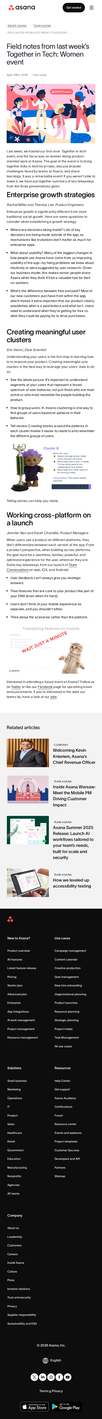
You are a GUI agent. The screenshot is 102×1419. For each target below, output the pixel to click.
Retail (11, 1141)
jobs (54, 697)
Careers (12, 1254)
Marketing (14, 1089)
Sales (10, 1124)
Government (15, 1150)
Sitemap (60, 1176)
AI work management (21, 1020)
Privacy (12, 1306)
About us (13, 1227)
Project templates (66, 1141)
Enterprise (14, 1002)
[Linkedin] (42, 1377)
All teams (13, 1193)
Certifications (63, 1106)
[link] (17, 26)
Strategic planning (67, 1020)
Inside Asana (15, 1262)
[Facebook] (59, 1377)
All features (14, 959)
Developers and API (67, 1158)
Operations (14, 1098)
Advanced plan (17, 994)
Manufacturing (17, 1167)
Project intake (64, 1028)
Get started (73, 7)
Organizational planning (70, 994)
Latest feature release (21, 968)
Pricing (11, 976)
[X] (34, 1377)
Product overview (18, 950)
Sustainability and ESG (22, 1323)
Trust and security (19, 1297)
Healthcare (14, 1132)
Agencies (13, 1184)
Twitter (16, 687)
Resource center (65, 1124)
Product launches (66, 1002)
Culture (12, 1271)
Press (10, 1280)
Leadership (14, 1236)
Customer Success (67, 1150)
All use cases (63, 1046)
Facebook (45, 687)
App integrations (18, 1011)
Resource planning (67, 1011)
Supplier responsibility (21, 1314)
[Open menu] (91, 7)
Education (14, 1158)
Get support (62, 1089)
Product (12, 1115)
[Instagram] (51, 1377)
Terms (44, 1391)
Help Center (62, 1080)
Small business (17, 1080)
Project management (21, 1028)
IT (8, 1106)
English (55, 1360)
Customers (14, 1245)
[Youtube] (67, 1377)
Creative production (68, 968)
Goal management (67, 976)
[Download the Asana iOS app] (34, 1406)
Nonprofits (14, 1176)
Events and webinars (68, 1132)
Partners (60, 1167)
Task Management (67, 1037)
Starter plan (15, 985)
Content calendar (66, 959)
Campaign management (70, 950)
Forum (59, 1115)
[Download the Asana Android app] (66, 1406)
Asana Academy (65, 1098)
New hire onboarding (68, 985)
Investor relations (18, 1288)
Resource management (22, 1037)
